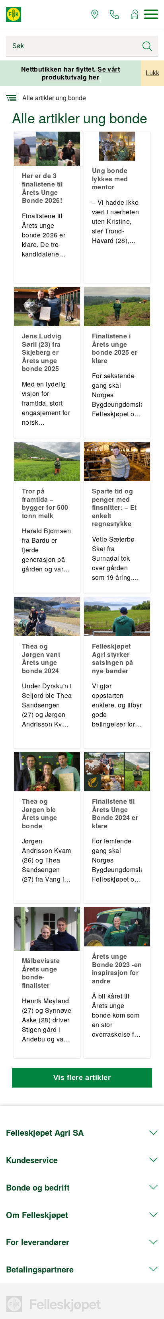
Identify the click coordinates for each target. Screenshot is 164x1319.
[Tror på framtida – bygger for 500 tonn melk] (47, 460)
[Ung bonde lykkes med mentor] (117, 145)
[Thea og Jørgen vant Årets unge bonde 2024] (47, 615)
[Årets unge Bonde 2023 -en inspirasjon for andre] (117, 925)
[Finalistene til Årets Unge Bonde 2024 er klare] (117, 770)
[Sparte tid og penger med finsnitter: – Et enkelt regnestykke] (117, 460)
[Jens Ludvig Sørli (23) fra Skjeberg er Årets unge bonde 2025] (47, 305)
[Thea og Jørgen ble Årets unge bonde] (47, 770)
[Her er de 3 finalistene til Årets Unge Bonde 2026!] (47, 147)
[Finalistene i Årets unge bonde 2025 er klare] (117, 305)
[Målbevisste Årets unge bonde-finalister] (47, 927)
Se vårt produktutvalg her (81, 73)
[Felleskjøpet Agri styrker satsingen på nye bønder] (117, 615)
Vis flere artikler (82, 1078)
